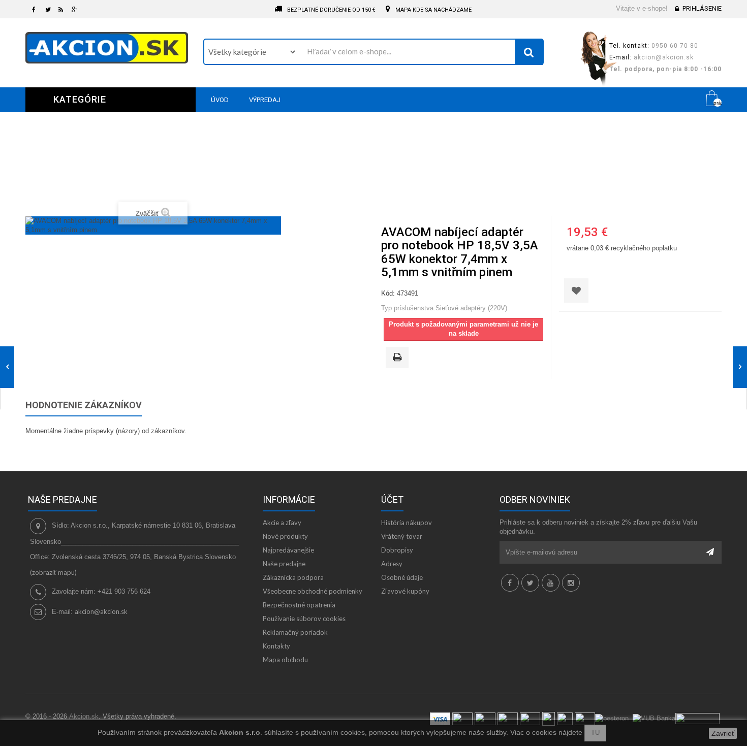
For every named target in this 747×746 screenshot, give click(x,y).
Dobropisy (397, 550)
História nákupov (406, 522)
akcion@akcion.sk (101, 611)
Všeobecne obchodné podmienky (312, 591)
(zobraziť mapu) (53, 572)
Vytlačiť (399, 358)
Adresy (391, 564)
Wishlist (684, 99)
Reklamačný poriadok (295, 632)
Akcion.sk (84, 716)
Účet (392, 499)
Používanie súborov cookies (304, 618)
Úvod (204, 183)
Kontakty (276, 646)
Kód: (388, 293)
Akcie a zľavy (282, 522)
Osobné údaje (402, 577)
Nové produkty (285, 536)
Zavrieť (722, 733)
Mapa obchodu (285, 660)
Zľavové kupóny (405, 591)
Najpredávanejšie (288, 550)
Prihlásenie (702, 8)
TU (595, 732)
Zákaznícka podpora (293, 577)
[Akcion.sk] (106, 47)
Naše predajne (284, 564)
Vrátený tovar (401, 536)
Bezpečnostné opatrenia (299, 605)
